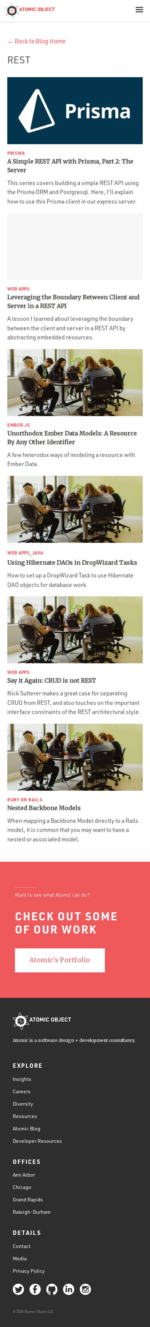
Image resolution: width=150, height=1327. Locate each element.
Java (37, 553)
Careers (22, 1091)
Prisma (15, 153)
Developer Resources (37, 1141)
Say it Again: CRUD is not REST (51, 680)
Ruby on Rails (24, 799)
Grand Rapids (28, 1199)
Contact (22, 1246)
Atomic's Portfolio (59, 960)
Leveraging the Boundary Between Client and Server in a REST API (73, 301)
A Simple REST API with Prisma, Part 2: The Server (70, 166)
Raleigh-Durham (32, 1212)
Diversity (23, 1104)
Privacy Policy (29, 1271)
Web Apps (18, 289)
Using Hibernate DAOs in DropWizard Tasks (72, 562)
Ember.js (18, 425)
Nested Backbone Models (44, 807)
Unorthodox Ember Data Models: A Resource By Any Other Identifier (72, 438)
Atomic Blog (26, 1128)
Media (20, 1258)
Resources (25, 1116)
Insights (22, 1079)
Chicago (22, 1187)
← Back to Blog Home (36, 41)
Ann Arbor (24, 1175)
